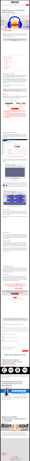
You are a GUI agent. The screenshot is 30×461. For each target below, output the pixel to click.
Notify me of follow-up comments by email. (9, 347)
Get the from (15, 113)
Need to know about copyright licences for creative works (12, 362)
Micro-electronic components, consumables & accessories (14, 419)
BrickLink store (4, 454)
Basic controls (7, 63)
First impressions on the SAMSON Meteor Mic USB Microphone (12, 383)
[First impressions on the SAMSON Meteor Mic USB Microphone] (15, 395)
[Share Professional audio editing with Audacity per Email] (10, 30)
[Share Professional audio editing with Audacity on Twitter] (6, 30)
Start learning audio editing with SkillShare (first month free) (12, 90)
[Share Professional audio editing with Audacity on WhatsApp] (7, 30)
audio (10, 284)
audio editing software (17, 284)
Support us (6, 60)
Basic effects (6, 64)
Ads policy (3, 452)
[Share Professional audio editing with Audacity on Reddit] (9, 30)
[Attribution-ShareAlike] (15, 297)
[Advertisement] (15, 48)
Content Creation (10, 366)
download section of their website (13, 135)
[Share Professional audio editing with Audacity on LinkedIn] (8, 30)
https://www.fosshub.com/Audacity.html (19, 156)
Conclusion (6, 68)
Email (3, 336)
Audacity (6, 284)
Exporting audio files (7, 67)
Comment (3, 326)
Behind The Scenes (14, 458)
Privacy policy (4, 453)
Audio (17, 283)
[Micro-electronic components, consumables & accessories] (15, 430)
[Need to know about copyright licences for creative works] (15, 373)
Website (3, 339)
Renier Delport (15, 13)
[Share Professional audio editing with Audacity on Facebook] (4, 30)
